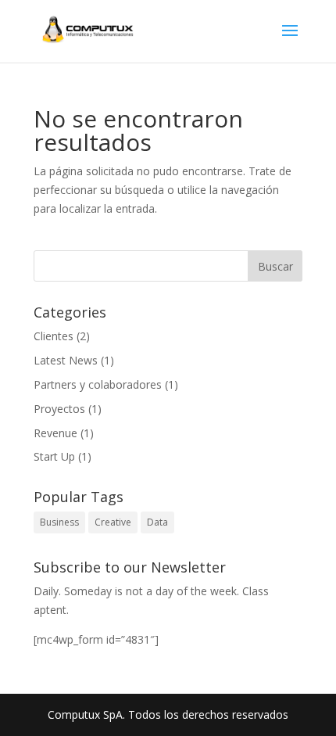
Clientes (53, 336)
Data (157, 522)
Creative (113, 522)
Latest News (66, 360)
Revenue (55, 432)
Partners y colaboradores (98, 384)
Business (59, 522)
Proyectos (59, 408)
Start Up (54, 456)
